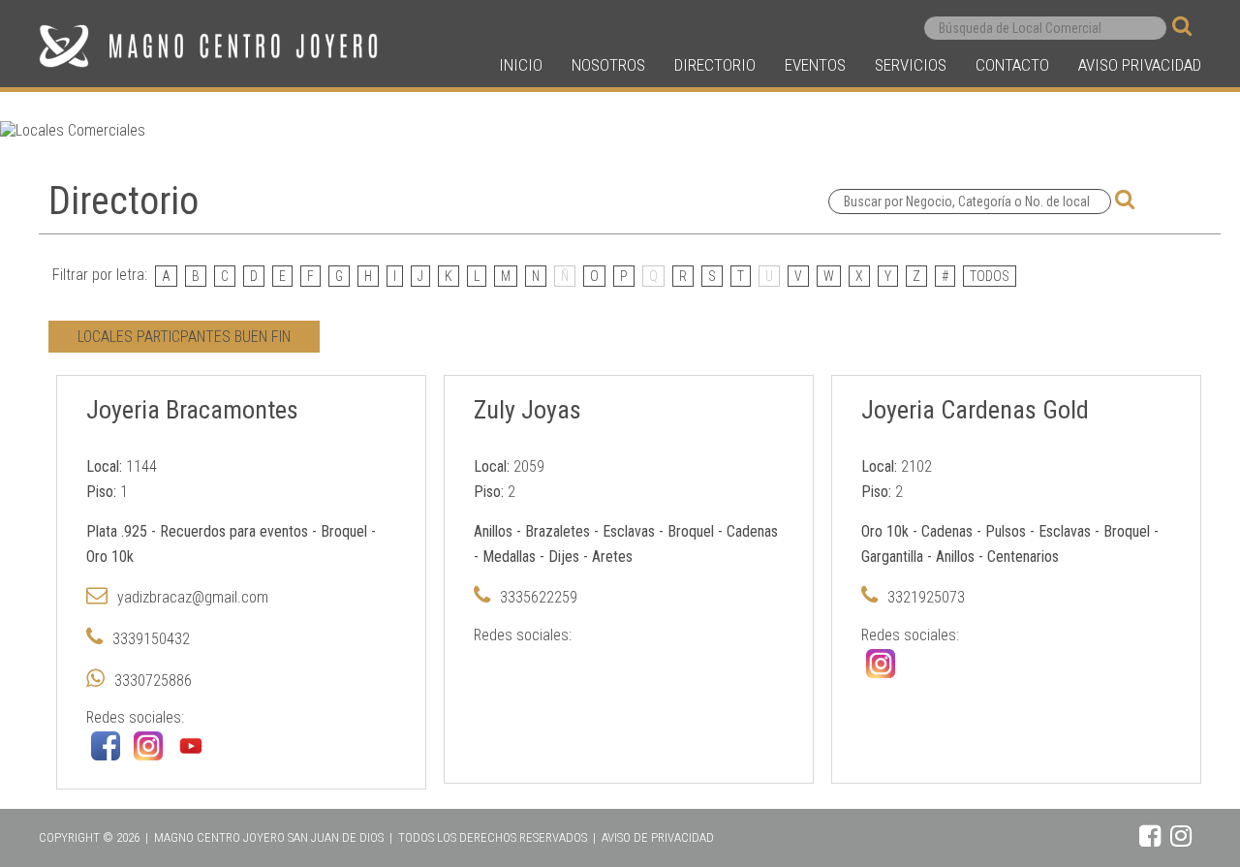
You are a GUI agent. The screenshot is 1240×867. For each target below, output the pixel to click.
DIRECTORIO (715, 65)
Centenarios (1023, 556)
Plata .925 (116, 531)
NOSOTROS (608, 65)
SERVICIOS (910, 65)
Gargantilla (892, 556)
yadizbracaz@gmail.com (192, 597)
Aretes (612, 556)
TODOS (989, 276)
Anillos (493, 531)
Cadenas (752, 531)
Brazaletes (557, 531)
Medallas (509, 556)
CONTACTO (1012, 65)
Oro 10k (110, 556)
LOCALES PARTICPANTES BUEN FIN (184, 336)
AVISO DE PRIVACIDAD (658, 837)
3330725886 (153, 680)
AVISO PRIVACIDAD (1139, 65)
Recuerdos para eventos (234, 531)
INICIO (520, 65)
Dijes (563, 556)
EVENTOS (815, 65)
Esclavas (629, 531)
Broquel (344, 531)
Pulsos (1005, 531)
